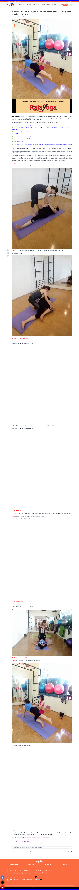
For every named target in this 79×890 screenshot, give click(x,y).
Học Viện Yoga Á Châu (39, 887)
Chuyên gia (48, 864)
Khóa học (31, 864)
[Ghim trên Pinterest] (8, 256)
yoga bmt (36, 847)
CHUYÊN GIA (36, 4)
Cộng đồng (54, 4)
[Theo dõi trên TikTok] (70, 1)
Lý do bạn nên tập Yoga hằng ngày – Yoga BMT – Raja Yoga (26, 851)
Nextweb (49, 887)
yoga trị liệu (40, 847)
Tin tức (23, 847)
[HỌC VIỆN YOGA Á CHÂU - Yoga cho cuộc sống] (11, 5)
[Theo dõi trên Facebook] (69, 1)
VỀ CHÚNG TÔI (21, 4)
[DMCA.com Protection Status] (38, 879)
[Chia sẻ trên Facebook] (8, 250)
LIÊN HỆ (60, 4)
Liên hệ (65, 864)
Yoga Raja (26, 16)
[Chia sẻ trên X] (8, 253)
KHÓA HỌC (28, 4)
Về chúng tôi (14, 864)
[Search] (71, 5)
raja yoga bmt (32, 847)
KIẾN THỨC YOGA (45, 4)
